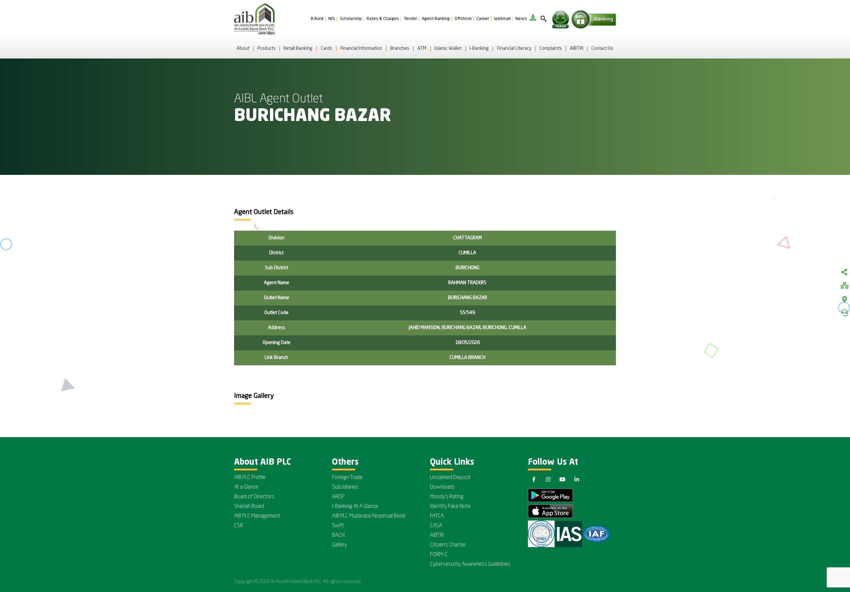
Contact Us (602, 48)
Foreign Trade (347, 477)
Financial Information (361, 48)
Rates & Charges (383, 19)
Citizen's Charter (448, 545)
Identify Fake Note (450, 506)
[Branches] (844, 299)
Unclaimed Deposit (450, 477)
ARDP (338, 497)
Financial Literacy (514, 48)
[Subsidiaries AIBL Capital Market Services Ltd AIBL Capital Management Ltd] (844, 286)
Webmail (502, 19)
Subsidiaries (345, 487)
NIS (331, 19)
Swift (338, 526)
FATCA (437, 516)
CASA (436, 526)
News (521, 19)
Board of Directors (254, 497)
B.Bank (317, 19)
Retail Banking (298, 48)
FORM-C (439, 554)
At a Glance (246, 487)
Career (482, 19)
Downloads (442, 487)
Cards (326, 48)
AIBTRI (576, 48)
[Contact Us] (844, 312)
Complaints (550, 48)
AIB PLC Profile (250, 477)
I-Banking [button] (479, 48)
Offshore (463, 19)
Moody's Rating (447, 497)
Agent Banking (436, 19)
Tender (410, 19)
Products (266, 48)
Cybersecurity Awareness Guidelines (470, 564)
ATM (421, 48)
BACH (338, 535)
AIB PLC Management (257, 516)
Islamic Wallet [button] (448, 48)
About (243, 48)
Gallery (339, 545)
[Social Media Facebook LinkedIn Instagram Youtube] (844, 273)
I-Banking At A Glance (355, 506)
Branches (399, 48)
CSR (238, 526)
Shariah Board (249, 506)
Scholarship (351, 19)
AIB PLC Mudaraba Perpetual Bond (368, 516)
